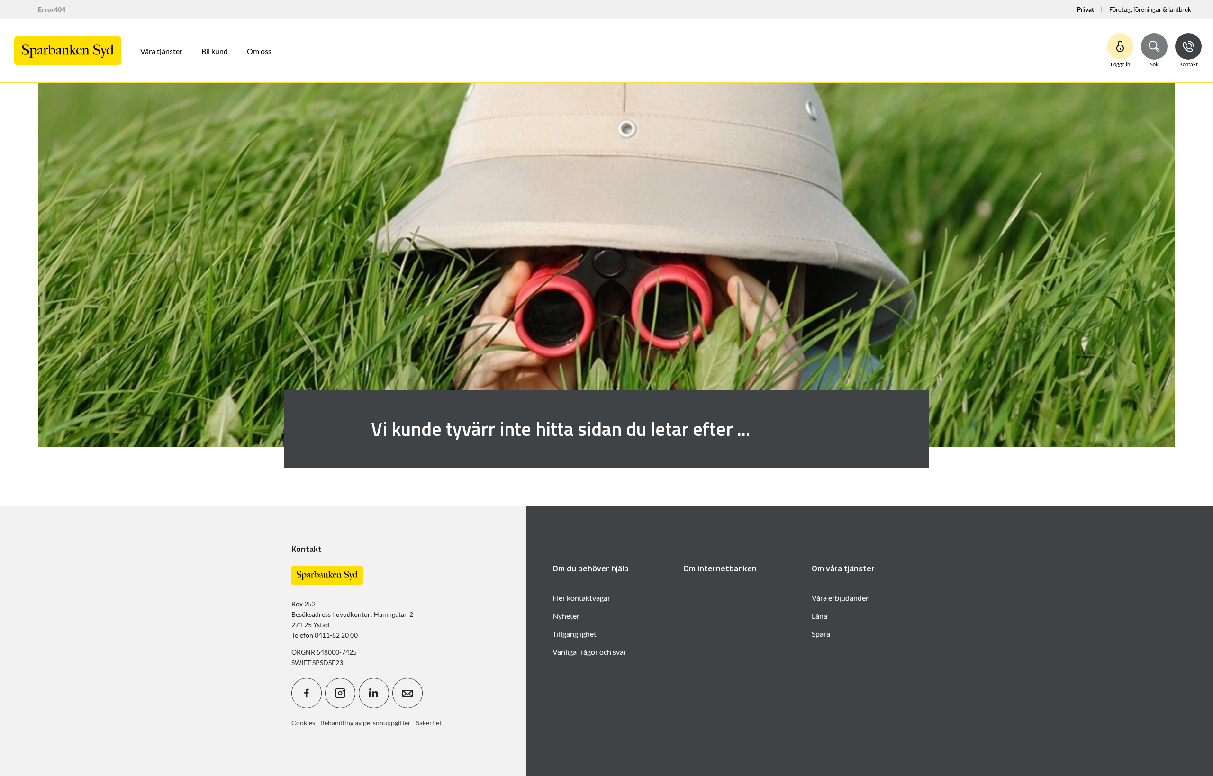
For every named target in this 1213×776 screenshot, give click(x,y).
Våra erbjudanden (841, 597)
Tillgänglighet (574, 633)
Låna (819, 615)
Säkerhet (429, 723)
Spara (821, 633)
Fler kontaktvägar (581, 597)
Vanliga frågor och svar (589, 651)
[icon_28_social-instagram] (340, 693)
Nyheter (565, 615)
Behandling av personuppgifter (365, 723)
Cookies (303, 723)
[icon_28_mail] (407, 693)
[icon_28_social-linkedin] (374, 693)
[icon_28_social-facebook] (306, 693)
